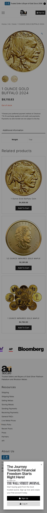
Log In (24, 504)
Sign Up (25, 498)
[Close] (41, 465)
